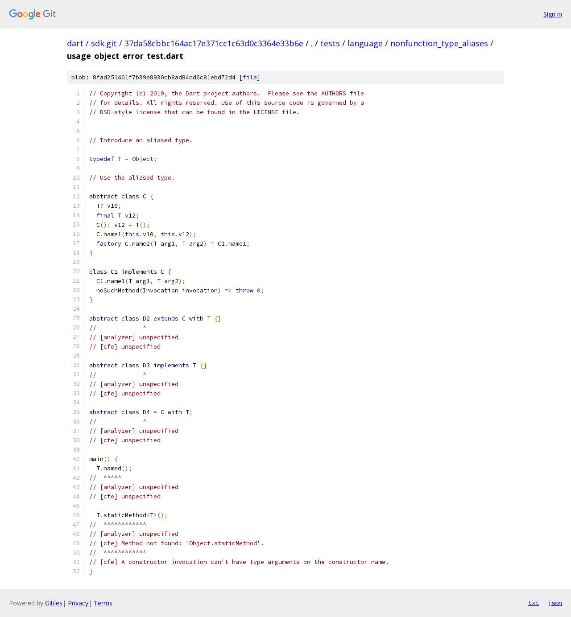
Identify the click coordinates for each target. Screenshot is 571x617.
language (365, 43)
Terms (103, 603)
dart (75, 43)
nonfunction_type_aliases (439, 43)
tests (330, 43)
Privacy (78, 603)
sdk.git (104, 43)
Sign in (552, 14)
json (555, 603)
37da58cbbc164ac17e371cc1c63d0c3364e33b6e (213, 43)
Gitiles (53, 603)
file (250, 77)
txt (533, 603)
